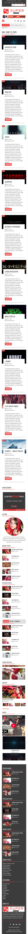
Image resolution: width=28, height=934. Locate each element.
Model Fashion (15, 569)
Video (3, 36)
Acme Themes (18, 931)
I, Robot (8, 361)
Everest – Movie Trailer (14, 451)
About (13, 2)
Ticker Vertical (7, 662)
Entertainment (6, 883)
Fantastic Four (10, 47)
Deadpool (8, 181)
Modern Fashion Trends (17, 549)
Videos (4, 712)
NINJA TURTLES (10, 316)
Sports (4, 892)
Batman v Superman (12, 226)
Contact (9, 2)
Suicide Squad (15, 593)
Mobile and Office (16, 613)
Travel (4, 895)
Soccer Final (15, 607)
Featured (5, 887)
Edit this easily (11, 930)
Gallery (4, 683)
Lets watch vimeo (11, 406)
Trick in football (6, 873)
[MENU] (3, 21)
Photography (6, 890)
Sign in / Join (17, 2)
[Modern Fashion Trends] (13, 698)
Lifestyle (5, 888)
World (4, 898)
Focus (7, 137)
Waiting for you (15, 563)
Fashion (5, 885)
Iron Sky (8, 92)
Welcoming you (15, 556)
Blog (6, 2)
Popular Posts (7, 799)
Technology (6, 893)
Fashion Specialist (10, 51)
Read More (8, 75)
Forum (22, 2)
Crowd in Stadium (7, 875)
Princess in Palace (16, 576)
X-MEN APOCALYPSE (11, 271)
